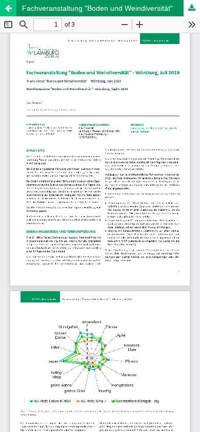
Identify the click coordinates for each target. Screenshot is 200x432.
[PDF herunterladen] (192, 8)
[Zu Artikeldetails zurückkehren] (8, 8)
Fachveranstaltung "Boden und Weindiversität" (97, 8)
